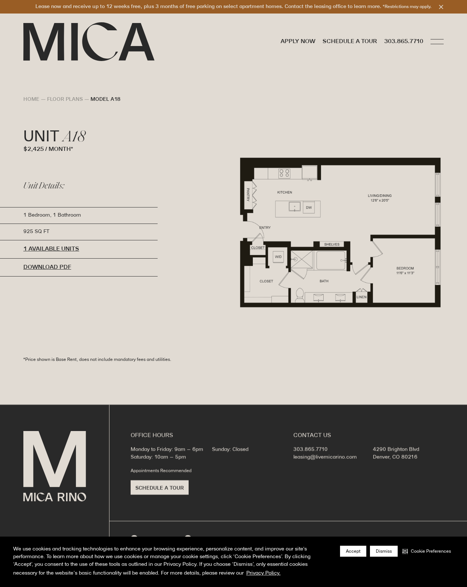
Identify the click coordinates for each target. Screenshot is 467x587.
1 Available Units (51, 249)
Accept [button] (353, 551)
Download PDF (47, 267)
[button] (426, 551)
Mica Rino (54, 466)
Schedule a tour (350, 41)
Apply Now (298, 41)
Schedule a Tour (159, 488)
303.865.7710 (403, 41)
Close (441, 6)
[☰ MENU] (437, 41)
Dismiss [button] (384, 551)
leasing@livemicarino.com (325, 457)
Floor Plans (65, 99)
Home (31, 99)
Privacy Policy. (263, 573)
